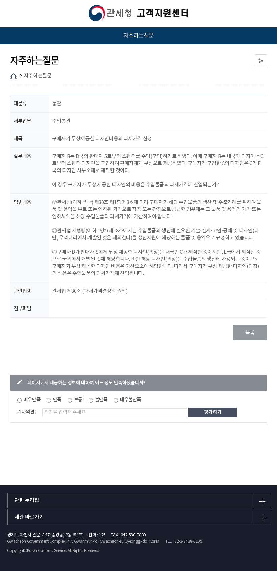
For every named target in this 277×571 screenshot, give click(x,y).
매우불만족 (130, 400)
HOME (13, 76)
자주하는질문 (37, 76)
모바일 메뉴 (13, 13)
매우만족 (32, 400)
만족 (57, 400)
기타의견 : (26, 412)
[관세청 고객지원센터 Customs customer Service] (138, 13)
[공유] (261, 60)
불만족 (101, 400)
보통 (78, 400)
